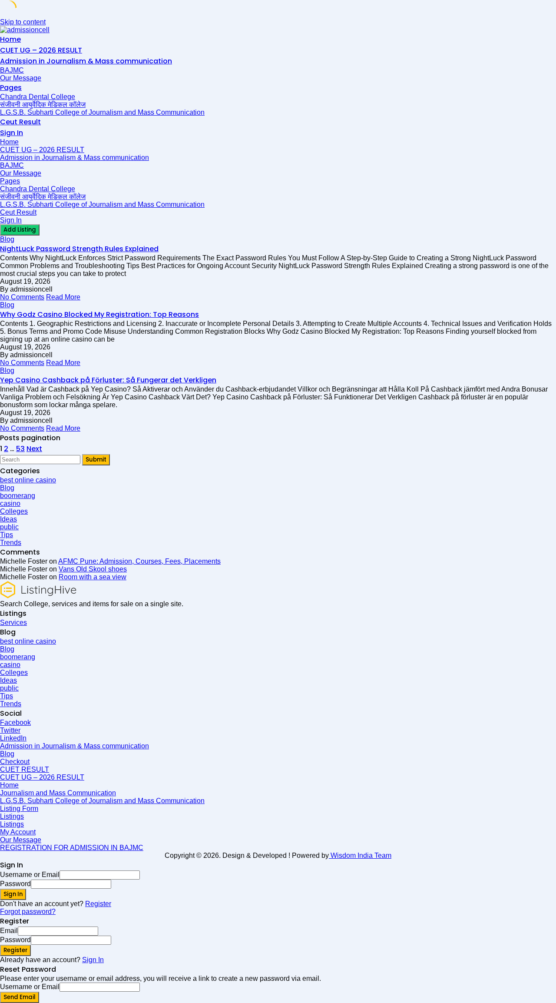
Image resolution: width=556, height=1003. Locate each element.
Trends (10, 542)
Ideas (8, 519)
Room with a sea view (92, 577)
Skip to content (23, 22)
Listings (12, 816)
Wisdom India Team (360, 855)
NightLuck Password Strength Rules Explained (79, 249)
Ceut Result (20, 122)
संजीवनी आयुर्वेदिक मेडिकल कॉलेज (43, 104)
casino (10, 503)
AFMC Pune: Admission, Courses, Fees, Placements (139, 561)
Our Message (20, 78)
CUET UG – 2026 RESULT (41, 50)
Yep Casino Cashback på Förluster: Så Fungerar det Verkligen (108, 380)
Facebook (15, 722)
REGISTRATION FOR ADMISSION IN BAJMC (71, 847)
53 (20, 449)
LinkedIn (13, 738)
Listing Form (19, 808)
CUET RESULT (24, 769)
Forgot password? (28, 911)
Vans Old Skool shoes (93, 569)
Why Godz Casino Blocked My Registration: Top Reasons (99, 314)
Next (34, 449)
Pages (11, 88)
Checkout (15, 761)
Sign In (93, 959)
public (9, 527)
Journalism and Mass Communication (58, 793)
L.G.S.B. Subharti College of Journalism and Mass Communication (102, 112)
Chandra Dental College (37, 96)
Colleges (14, 511)
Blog (7, 239)
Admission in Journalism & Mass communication (86, 61)
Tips (6, 534)
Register (98, 903)
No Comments (22, 297)
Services (13, 622)
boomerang (17, 495)
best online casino (28, 480)
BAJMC (12, 70)
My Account (18, 832)
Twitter (10, 730)
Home (10, 39)
